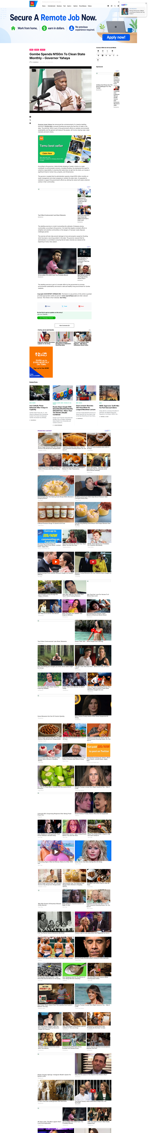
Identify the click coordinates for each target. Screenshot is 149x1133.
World (54, 404)
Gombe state (48, 126)
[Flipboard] (102, 57)
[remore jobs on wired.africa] (68, 25)
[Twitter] (115, 5)
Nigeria (36, 49)
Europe (58, 402)
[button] (119, 2)
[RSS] (106, 57)
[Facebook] (108, 5)
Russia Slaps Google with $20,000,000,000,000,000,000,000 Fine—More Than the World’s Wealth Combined (63, 411)
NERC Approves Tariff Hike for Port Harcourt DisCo (109, 407)
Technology (66, 402)
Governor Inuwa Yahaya (45, 124)
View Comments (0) (64, 325)
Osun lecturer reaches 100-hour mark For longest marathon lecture (85, 407)
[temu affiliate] (64, 149)
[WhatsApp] (113, 57)
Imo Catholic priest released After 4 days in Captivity (38, 407)
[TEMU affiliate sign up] (41, 362)
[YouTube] (118, 5)
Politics (42, 49)
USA (70, 402)
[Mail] (117, 57)
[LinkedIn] (110, 57)
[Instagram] (111, 5)
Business (55, 402)
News (31, 49)
